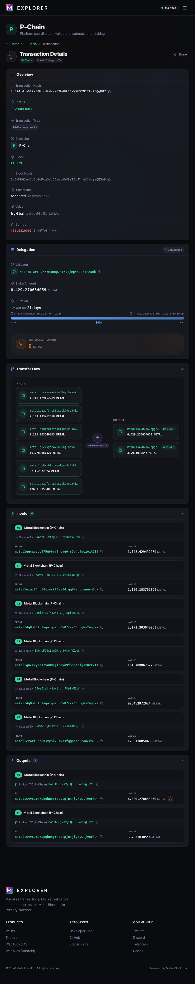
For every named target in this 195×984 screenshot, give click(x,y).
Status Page (78, 944)
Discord (139, 937)
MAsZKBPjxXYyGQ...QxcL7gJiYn (71, 784)
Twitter (138, 931)
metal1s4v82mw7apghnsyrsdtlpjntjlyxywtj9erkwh (56, 798)
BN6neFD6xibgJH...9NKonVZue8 (57, 537)
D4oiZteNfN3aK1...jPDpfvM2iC (57, 612)
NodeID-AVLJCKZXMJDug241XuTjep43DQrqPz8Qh (58, 272)
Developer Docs (81, 931)
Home (14, 44)
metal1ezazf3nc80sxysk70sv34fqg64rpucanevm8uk (56, 589)
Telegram (140, 944)
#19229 (16, 163)
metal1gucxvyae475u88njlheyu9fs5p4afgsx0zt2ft (56, 551)
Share (182, 54)
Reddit (138, 951)
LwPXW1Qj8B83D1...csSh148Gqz (57, 575)
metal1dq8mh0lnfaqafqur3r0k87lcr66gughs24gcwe (56, 627)
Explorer (12, 937)
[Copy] (109, 91)
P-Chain (31, 44)
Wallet (10, 931)
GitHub (74, 937)
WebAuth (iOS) (17, 944)
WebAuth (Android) (20, 951)
